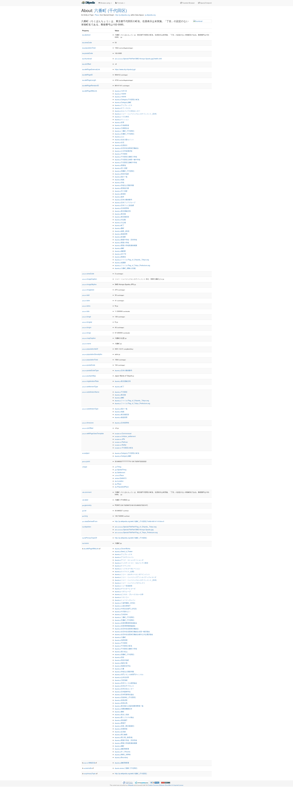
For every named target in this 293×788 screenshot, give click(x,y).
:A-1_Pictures (122, 751)
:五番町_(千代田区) (124, 134)
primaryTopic (90, 773)
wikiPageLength (89, 80)
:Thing (118, 467)
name (86, 343)
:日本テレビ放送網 (124, 205)
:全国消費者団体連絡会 (126, 623)
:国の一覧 (121, 177)
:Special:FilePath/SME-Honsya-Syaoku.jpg (134, 529)
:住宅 (119, 142)
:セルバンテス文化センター (127, 111)
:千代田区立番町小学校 (126, 156)
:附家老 (120, 257)
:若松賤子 (121, 720)
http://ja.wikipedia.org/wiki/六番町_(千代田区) (131, 538)
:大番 (119, 669)
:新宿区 (120, 194)
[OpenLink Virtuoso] (127, 782)
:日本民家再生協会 (124, 694)
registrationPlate (90, 381)
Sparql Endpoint (206, 3)
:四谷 (119, 657)
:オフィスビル (123, 108)
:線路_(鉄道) (122, 231)
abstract (86, 35)
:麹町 (119, 248)
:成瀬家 (120, 262)
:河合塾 (120, 219)
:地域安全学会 (123, 666)
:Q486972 (120, 478)
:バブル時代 (122, 116)
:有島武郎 (121, 700)
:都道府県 (121, 234)
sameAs (88, 768)
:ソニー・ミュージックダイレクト (130, 583)
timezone (88, 423)
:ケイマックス (123, 566)
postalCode (87, 53)
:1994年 (120, 96)
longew (87, 322)
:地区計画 (121, 663)
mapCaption (89, 338)
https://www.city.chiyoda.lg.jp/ (125, 69)
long (85, 516)
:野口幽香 (121, 734)
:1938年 (120, 94)
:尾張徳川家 (122, 188)
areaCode (87, 42)
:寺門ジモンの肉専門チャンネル (129, 674)
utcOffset (86, 64)
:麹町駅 (120, 251)
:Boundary (121, 757)
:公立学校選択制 (123, 151)
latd (86, 295)
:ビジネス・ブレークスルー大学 (129, 594)
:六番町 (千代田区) (126, 768)
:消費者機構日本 (123, 709)
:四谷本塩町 (122, 174)
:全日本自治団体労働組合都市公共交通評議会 (134, 634)
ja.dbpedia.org (150, 15)
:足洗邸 (120, 731)
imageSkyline (89, 284)
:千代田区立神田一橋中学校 (127, 159)
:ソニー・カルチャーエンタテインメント (132, 574)
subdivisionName (90, 392)
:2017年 (120, 254)
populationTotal (89, 48)
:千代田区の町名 (124, 448)
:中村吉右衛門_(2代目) (126, 608)
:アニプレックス (123, 105)
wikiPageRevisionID (90, 85)
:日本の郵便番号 (123, 199)
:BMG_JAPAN (122, 754)
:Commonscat (123, 433)
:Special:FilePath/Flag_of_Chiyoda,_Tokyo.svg (135, 527)
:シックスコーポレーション (127, 568)
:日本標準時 (122, 208)
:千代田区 (121, 154)
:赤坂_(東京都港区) (124, 726)
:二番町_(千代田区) (124, 131)
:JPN (120, 439)
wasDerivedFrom (89, 521)
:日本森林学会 (123, 691)
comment (86, 492)
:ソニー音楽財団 (123, 586)
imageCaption (89, 279)
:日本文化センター (124, 689)
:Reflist (120, 445)
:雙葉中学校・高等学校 (126, 239)
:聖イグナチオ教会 (124, 717)
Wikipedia (130, 785)
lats (85, 311)
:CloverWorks (122, 548)
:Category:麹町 (123, 102)
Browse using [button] (105, 3)
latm (86, 300)
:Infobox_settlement (125, 436)
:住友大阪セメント (124, 139)
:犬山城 (120, 222)
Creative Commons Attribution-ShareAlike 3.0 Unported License (165, 785)
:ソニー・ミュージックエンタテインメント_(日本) (136, 114)
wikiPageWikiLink (89, 91)
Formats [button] (120, 3)
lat (84, 510)
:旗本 (119, 197)
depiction (86, 527)
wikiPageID (87, 75)
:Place (119, 475)
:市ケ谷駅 (121, 191)
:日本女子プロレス (124, 686)
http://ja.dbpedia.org (122, 15)
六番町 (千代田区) (110, 10)
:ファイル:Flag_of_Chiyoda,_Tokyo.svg (132, 259)
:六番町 (120, 637)
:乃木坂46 (121, 614)
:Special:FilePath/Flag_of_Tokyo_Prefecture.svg (136, 532)
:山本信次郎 (122, 677)
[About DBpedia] (88, 3)
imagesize (88, 290)
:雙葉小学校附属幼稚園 (126, 245)
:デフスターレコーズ (125, 588)
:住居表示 (121, 145)
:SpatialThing (120, 469)
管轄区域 (89, 763)
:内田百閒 (121, 640)
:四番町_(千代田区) (124, 171)
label (85, 500)
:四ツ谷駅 (121, 168)
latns (86, 306)
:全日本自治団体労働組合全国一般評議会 (132, 631)
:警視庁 (120, 723)
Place (97, 15)
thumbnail (87, 58)
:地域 (119, 179)
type (84, 467)
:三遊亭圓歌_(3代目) (125, 603)
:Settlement (120, 472)
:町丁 (119, 225)
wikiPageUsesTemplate (93, 433)
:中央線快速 (122, 125)
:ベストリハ (122, 597)
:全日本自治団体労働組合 (127, 148)
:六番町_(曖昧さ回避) (125, 268)
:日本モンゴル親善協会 (126, 683)
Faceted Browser (188, 3)
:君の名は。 (122, 651)
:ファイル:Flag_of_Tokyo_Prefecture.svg (132, 265)
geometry (86, 505)
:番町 (119, 228)
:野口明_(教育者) (124, 737)
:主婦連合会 (122, 128)
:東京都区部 (122, 217)
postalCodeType (90, 370)
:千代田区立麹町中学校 (126, 162)
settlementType (90, 386)
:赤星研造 (121, 729)
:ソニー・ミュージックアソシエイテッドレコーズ (135, 577)
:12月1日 (121, 91)
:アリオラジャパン (124, 557)
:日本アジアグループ (125, 202)
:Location (119, 481)
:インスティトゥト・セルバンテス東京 (131, 563)
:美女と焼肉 (122, 714)
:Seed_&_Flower (124, 551)
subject (85, 453)
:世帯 (119, 122)
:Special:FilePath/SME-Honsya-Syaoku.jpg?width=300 (138, 58)
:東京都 (120, 214)
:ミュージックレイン (125, 600)
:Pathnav (121, 442)
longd (86, 316)
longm (86, 327)
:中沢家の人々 (123, 611)
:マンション (122, 119)
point (86, 461)
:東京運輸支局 (123, 211)
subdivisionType (90, 409)
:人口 (119, 136)
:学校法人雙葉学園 (124, 185)
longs (86, 333)
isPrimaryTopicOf (89, 538)
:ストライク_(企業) (124, 571)
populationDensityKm (92, 354)
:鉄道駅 (120, 237)
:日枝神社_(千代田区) (125, 697)
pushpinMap (89, 376)
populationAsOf (90, 349)
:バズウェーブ (123, 591)
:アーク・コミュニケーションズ (129, 560)
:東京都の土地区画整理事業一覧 (129, 706)
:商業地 (120, 165)
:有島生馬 (121, 703)
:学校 (119, 182)
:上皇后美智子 (123, 606)
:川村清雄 (121, 680)
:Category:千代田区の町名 (127, 99)
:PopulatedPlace (122, 487)
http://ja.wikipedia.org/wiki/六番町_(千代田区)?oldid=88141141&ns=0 (139, 521)
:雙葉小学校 (122, 242)
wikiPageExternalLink (91, 69)
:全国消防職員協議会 (125, 626)
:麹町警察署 (122, 749)
